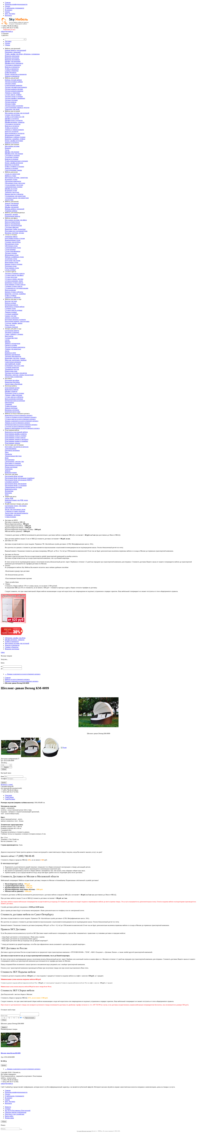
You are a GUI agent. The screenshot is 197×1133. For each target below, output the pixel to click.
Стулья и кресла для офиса (14, 275)
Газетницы (9, 469)
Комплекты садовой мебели (14, 306)
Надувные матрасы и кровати (15, 319)
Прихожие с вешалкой (13, 52)
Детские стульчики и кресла (15, 273)
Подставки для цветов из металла (16, 447)
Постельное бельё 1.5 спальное (16, 485)
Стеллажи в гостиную (12, 124)
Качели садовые (10, 303)
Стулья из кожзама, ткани (14, 281)
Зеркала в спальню (11, 168)
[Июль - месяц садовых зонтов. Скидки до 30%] (12, 634)
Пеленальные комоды (12, 216)
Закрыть (4, 1027)
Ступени (8, 502)
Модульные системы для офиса (16, 220)
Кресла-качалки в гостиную (14, 133)
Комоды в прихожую (12, 67)
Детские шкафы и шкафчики (15, 98)
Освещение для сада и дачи (14, 365)
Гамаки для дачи (10, 316)
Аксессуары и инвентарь (13, 377)
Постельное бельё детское (14, 476)
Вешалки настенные (12, 58)
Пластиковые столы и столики (15, 436)
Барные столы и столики (13, 264)
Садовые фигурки (11, 338)
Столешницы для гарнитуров (15, 196)
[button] (4, 1065)
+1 (4, 1018)
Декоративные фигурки (13, 456)
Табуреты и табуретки (12, 297)
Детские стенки (10, 83)
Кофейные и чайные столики (15, 137)
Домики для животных (13, 349)
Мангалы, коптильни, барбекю (15, 360)
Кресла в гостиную (11, 131)
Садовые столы (10, 308)
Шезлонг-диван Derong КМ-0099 (11, 1053)
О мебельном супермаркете (14, 8)
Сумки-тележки (10, 517)
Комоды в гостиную (12, 126)
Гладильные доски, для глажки (15, 506)
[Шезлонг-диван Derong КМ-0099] (10, 1049)
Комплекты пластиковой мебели (16, 432)
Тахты (7, 150)
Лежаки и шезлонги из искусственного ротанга (21, 421)
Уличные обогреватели (13, 356)
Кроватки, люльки (11, 214)
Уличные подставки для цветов (16, 373)
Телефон (4, 779)
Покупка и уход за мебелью (14, 1114)
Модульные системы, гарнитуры (16, 177)
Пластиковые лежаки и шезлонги (16, 439)
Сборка (7, 45)
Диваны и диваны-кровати (14, 129)
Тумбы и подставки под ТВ (14, 117)
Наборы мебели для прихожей (15, 50)
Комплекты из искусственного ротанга (18, 415)
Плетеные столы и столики (14, 393)
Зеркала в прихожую (12, 76)
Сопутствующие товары (13, 170)
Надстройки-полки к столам (15, 238)
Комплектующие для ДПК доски (16, 500)
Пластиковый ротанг (12, 388)
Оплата (7, 6)
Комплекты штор (11, 489)
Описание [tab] (8, 795)
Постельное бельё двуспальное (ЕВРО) (18, 480)
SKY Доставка (10, 13)
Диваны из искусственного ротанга (17, 423)
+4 (18, 1018)
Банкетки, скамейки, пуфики (15, 139)
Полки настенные (11, 467)
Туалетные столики (12, 157)
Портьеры (8, 493)
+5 (23, 1018)
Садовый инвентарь (12, 367)
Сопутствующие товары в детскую (17, 107)
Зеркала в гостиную (12, 142)
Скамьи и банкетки (11, 70)
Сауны (7, 340)
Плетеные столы (11, 266)
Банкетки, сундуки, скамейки (15, 294)
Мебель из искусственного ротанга (17, 679)
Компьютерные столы (12, 240)
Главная (7, 2)
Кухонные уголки (11, 179)
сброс (3, 652)
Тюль (7, 495)
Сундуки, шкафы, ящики (13, 323)
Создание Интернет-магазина (84, 1131)
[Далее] (64, 747)
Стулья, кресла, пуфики (13, 94)
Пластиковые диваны (12, 443)
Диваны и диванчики (12, 93)
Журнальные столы (11, 255)
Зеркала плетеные (11, 408)
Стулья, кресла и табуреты (14, 397)
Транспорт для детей (12, 109)
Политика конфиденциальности (16, 4)
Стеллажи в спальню (12, 155)
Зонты (7, 351)
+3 (13, 1018)
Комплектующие (11, 472)
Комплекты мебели (11, 389)
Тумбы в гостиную (11, 128)
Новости (8, 1107)
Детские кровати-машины (14, 91)
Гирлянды (8, 454)
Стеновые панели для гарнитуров (17, 198)
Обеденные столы (11, 246)
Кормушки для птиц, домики (15, 358)
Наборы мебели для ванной (14, 209)
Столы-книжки (10, 249)
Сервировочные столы (13, 247)
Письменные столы (12, 244)
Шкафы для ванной (12, 207)
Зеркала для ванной (12, 203)
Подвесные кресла (11, 305)
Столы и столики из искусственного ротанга (20, 417)
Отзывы (8, 1109)
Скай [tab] (9, 797)
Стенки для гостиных (12, 115)
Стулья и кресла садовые (13, 310)
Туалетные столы (11, 259)
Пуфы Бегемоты (10, 72)
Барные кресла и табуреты (14, 194)
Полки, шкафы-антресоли (14, 163)
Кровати (8, 148)
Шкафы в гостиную (12, 118)
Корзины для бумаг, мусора (14, 233)
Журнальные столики (12, 135)
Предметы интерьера (12, 450)
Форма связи (9, 1118)
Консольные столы (11, 262)
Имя (2, 776)
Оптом (7, 12)
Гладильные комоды (12, 330)
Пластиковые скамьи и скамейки (16, 441)
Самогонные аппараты (13, 362)
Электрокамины (10, 448)
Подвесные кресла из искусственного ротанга (21, 424)
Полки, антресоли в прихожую (16, 74)
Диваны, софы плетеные (13, 395)
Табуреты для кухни (12, 192)
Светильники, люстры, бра (14, 461)
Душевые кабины (11, 211)
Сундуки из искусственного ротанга (18, 426)
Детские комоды (10, 102)
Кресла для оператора (12, 224)
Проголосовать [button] (30, 1018)
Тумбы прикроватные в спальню (16, 161)
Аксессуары (9, 200)
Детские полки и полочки (14, 106)
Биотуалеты (9, 336)
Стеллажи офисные (12, 227)
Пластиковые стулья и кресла (15, 284)
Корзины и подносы (12, 410)
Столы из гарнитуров (12, 174)
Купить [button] (6, 767)
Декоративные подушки (13, 487)
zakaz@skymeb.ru (7, 31)
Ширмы (7, 342)
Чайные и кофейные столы (14, 257)
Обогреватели (10, 507)
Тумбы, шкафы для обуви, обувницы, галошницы (22, 54)
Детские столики (11, 253)
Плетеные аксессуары (12, 412)
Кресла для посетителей (13, 225)
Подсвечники (9, 459)
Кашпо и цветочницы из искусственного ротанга (22, 428)
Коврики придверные (12, 354)
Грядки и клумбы (11, 345)
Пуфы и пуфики (10, 295)
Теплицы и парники (12, 332)
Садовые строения (11, 327)
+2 (9, 1018)
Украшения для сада (12, 369)
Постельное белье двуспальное (15, 483)
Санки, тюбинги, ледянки (14, 334)
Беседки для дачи (11, 301)
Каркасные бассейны (12, 382)
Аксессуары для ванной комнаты (16, 513)
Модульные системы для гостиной (17, 113)
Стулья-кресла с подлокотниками (16, 288)
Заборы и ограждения (12, 343)
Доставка (8, 41)
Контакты (8, 15)
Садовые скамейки (11, 314)
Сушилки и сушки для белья (15, 511)
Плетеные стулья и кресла (14, 283)
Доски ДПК (9, 498)
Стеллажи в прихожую (13, 65)
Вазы (7, 458)
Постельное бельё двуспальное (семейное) (19, 478)
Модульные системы (12, 146)
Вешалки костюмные (12, 59)
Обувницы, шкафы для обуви (15, 638)
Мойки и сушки (10, 176)
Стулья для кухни (11, 277)
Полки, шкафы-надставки (14, 141)
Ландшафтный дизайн (13, 364)
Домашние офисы (11, 236)
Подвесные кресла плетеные (15, 400)
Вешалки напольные (12, 56)
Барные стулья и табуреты (14, 292)
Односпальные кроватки (13, 85)
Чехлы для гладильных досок (15, 509)
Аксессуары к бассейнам (13, 384)
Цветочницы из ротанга (13, 465)
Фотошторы (9, 491)
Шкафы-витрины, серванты (14, 122)
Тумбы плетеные (11, 406)
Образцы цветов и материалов (15, 1112)
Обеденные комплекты (13, 181)
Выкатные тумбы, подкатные (15, 229)
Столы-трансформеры (12, 251)
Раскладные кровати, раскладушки (17, 321)
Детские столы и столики (14, 96)
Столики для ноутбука (13, 242)
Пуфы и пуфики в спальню (14, 166)
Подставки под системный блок (16, 231)
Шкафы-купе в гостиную (14, 120)
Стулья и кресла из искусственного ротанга (20, 419)
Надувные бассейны (12, 380)
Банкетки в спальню (12, 165)
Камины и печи (10, 353)
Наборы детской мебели (13, 80)
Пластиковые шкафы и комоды (16, 434)
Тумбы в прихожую (12, 69)
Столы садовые (10, 270)
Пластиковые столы (12, 268)
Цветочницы (9, 402)
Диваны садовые (11, 312)
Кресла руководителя (12, 222)
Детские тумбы (10, 104)
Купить (4, 782)
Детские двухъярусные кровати (16, 87)
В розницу (8, 10)
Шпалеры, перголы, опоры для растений (19, 375)
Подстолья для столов (12, 260)
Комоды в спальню (11, 159)
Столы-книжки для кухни (14, 185)
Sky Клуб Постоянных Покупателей (17, 1110)
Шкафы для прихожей (12, 61)
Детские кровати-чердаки (14, 89)
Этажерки (8, 404)
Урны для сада (10, 325)
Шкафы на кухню (11, 188)
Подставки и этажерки (13, 463)
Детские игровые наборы (14, 82)
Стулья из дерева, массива (14, 279)
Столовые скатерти (11, 482)
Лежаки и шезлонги (12, 318)
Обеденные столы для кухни (15, 183)
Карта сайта (9, 1116)
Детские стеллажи (11, 100)
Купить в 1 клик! (7, 784)
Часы (7, 452)
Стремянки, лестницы (12, 515)
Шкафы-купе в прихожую (14, 63)
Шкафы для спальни (12, 152)
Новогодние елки (11, 371)
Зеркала (7, 471)
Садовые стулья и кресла (13, 286)
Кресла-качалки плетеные (14, 399)
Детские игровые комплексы (15, 347)
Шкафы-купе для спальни (14, 153)
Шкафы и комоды (11, 391)
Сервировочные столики (13, 187)
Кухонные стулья (11, 190)
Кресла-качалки (10, 290)
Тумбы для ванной (11, 205)
